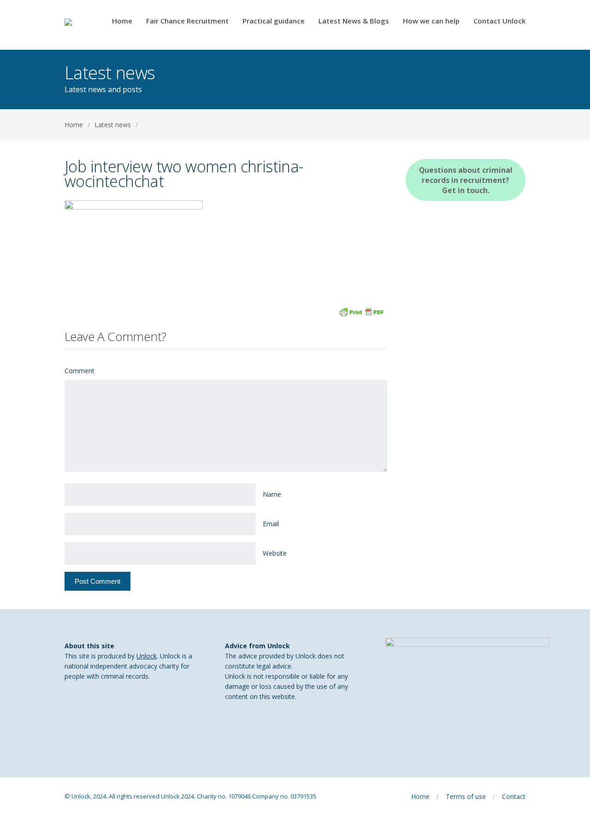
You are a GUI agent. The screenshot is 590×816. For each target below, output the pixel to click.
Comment (79, 370)
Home (122, 21)
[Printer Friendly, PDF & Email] (361, 311)
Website (275, 553)
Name (272, 494)
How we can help (431, 21)
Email (271, 523)
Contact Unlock (499, 21)
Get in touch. (466, 180)
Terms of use (466, 796)
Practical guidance (273, 21)
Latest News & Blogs (354, 21)
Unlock (146, 656)
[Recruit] (80, 24)
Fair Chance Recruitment (187, 21)
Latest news (112, 124)
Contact (513, 796)
